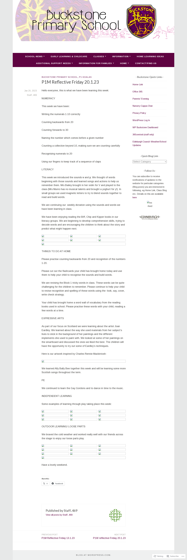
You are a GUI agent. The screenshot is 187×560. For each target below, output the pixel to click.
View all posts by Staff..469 (59, 515)
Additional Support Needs (53, 63)
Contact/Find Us (145, 63)
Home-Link (138, 84)
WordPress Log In (141, 120)
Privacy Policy (139, 113)
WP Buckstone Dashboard (145, 127)
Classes (98, 56)
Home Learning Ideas (150, 56)
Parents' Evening (141, 99)
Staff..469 (32, 95)
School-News (34, 56)
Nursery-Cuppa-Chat (143, 106)
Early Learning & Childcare (69, 56)
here (135, 197)
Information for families (95, 63)
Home (123, 63)
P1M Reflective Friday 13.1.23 (58, 536)
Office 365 (138, 91)
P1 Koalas (85, 77)
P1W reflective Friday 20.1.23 (109, 536)
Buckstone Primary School (60, 77)
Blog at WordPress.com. (93, 555)
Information (120, 56)
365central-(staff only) (143, 134)
